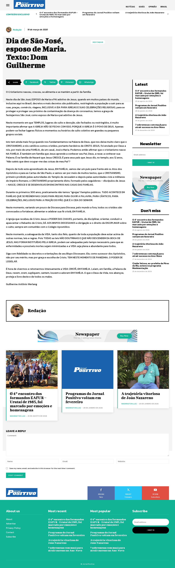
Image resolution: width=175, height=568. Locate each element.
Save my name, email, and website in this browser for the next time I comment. (42, 468)
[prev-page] (36, 14)
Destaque (98, 42)
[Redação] (9, 29)
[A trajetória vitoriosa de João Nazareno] (143, 369)
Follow (128, 487)
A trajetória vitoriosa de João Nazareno (145, 12)
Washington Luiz (17, 416)
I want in (150, 162)
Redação (17, 29)
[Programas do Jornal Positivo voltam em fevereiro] (87, 369)
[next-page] (168, 14)
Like (101, 487)
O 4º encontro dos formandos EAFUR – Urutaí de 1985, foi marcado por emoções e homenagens (59, 14)
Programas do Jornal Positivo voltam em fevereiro (100, 13)
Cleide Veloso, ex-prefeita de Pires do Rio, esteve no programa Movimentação (150, 266)
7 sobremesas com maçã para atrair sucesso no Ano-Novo (151, 126)
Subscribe (155, 487)
